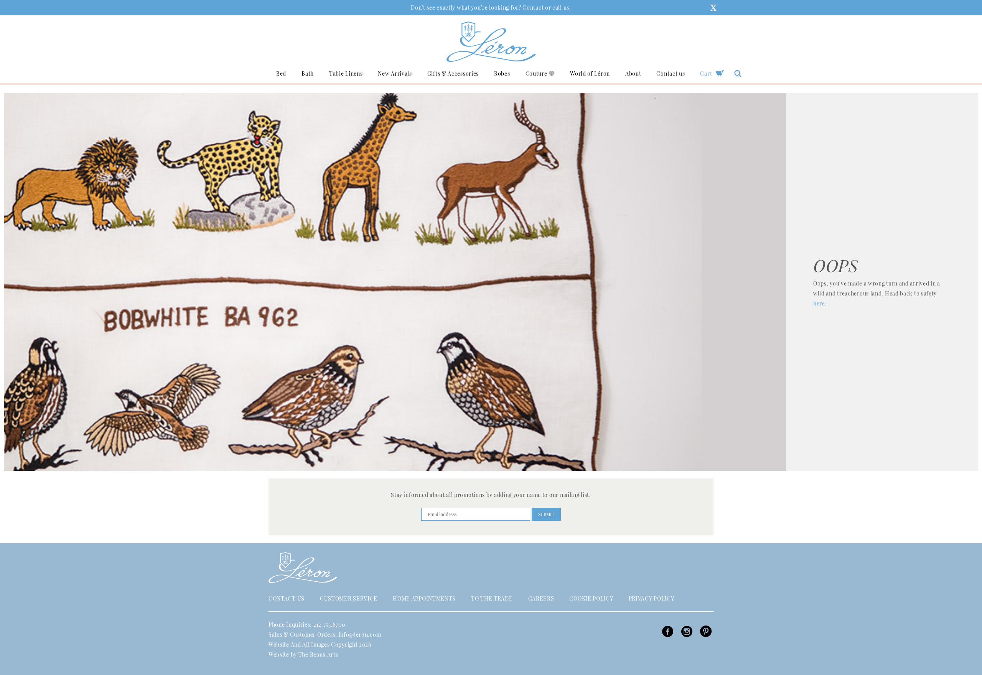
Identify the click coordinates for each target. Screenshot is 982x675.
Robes (502, 73)
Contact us (670, 73)
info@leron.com (360, 634)
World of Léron (590, 73)
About (633, 73)
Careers (541, 598)
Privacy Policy (651, 598)
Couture (537, 73)
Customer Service (348, 598)
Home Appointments (424, 598)
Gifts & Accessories (453, 73)
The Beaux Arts (318, 654)
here (819, 303)
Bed (281, 73)
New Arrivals (395, 73)
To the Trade (491, 598)
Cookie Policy (591, 598)
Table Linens (345, 73)
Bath (308, 73)
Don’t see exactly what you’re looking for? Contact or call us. (491, 7)
